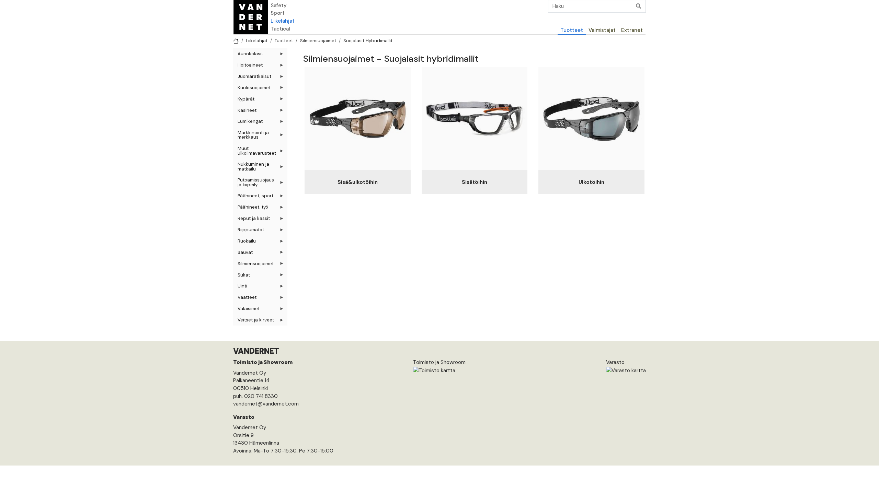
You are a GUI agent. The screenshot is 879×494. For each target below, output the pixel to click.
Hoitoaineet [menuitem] (248, 66)
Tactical (280, 28)
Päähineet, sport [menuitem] (253, 197)
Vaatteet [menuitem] (244, 298)
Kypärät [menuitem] (243, 100)
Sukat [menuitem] (241, 276)
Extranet (632, 30)
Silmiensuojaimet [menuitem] (253, 265)
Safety (279, 5)
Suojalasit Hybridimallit (367, 41)
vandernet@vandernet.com (266, 403)
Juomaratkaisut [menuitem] (252, 77)
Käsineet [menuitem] (244, 111)
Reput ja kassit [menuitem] (251, 219)
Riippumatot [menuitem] (248, 231)
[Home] (250, 17)
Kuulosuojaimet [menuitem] (252, 89)
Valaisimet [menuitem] (246, 310)
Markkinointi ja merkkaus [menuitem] (251, 136)
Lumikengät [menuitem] (248, 122)
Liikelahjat (283, 20)
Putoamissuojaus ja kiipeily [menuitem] (253, 183)
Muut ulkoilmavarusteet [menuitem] (254, 151)
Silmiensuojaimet (318, 41)
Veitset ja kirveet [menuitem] (253, 321)
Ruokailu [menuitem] (244, 242)
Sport (278, 13)
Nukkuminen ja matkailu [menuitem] (251, 167)
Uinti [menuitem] (240, 287)
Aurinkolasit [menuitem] (248, 55)
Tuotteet (571, 30)
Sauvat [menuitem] (243, 253)
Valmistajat (602, 30)
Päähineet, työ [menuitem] (250, 208)
